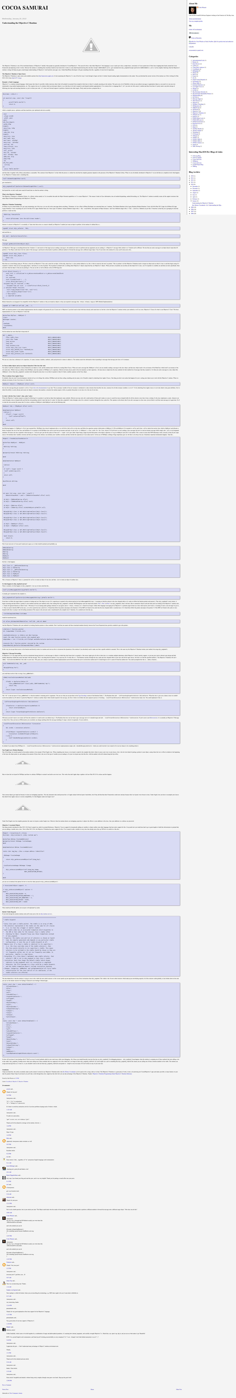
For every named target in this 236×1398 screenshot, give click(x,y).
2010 (192, 184)
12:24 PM (9, 1305)
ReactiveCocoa (196, 123)
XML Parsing (196, 146)
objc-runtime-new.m (46, 914)
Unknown (8, 1262)
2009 (192, 207)
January (194, 201)
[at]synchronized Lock (198, 60)
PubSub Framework (198, 122)
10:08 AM (9, 1212)
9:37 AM (8, 1296)
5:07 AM (8, 1277)
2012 (192, 180)
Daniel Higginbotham (12, 1175)
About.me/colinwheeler (195, 19)
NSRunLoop (196, 108)
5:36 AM (8, 1362)
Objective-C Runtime (23, 1081)
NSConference (196, 100)
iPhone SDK (196, 83)
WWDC (195, 137)
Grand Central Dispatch (199, 79)
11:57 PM (9, 1314)
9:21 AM (8, 1163)
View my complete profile (196, 21)
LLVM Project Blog (198, 164)
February (195, 199)
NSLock (195, 102)
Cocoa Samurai (25, 7)
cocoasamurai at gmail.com (196, 50)
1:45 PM (8, 1135)
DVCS (194, 74)
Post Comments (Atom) (16, 1393)
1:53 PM (17, 1078)
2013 (192, 178)
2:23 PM (8, 1268)
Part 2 (103, 603)
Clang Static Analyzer (198, 67)
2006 (192, 213)
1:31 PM (8, 1353)
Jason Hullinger (10, 1166)
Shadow (8, 1327)
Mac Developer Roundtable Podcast (202, 93)
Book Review (196, 64)
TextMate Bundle (197, 129)
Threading (195, 132)
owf (7, 1184)
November (195, 188)
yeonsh (8, 1089)
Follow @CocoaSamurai (195, 29)
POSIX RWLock (197, 120)
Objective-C (15, 1081)
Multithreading (196, 95)
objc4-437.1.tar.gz (16, 78)
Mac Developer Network (199, 92)
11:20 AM (9, 1110)
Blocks (194, 62)
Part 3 (108, 603)
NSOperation (196, 106)
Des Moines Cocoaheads (69, 1072)
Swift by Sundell (197, 157)
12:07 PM (9, 1236)
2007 (192, 211)
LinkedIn (191, 47)
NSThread (195, 109)
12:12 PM (9, 1203)
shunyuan (8, 1197)
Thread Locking (197, 130)
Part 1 (99, 603)
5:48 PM (8, 1340)
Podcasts (195, 116)
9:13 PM (8, 1181)
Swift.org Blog (197, 156)
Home (92, 1389)
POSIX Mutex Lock (198, 118)
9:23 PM (8, 1154)
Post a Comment (6, 1385)
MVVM (195, 97)
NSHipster (195, 161)
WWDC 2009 (196, 141)
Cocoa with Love (197, 159)
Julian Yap (9, 1281)
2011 (192, 182)
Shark (194, 127)
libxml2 (195, 88)
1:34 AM (8, 1287)
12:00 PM (9, 1380)
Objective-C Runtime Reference (123, 1074)
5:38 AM (8, 1194)
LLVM (194, 90)
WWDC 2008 (196, 139)
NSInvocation (153, 717)
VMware (195, 136)
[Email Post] (19, 1078)
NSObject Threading (198, 104)
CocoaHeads (9, 1081)
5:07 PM (8, 1144)
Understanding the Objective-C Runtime (19, 22)
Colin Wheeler (10, 1216)
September (195, 190)
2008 (192, 209)
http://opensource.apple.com (46, 76)
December (195, 186)
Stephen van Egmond (12, 1290)
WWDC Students (197, 143)
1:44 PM (8, 1126)
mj (7, 1157)
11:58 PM (9, 1324)
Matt (7, 1138)
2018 (192, 176)
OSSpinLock (196, 115)
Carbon (194, 65)
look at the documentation (40, 388)
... (0, 1397)
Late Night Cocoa (197, 86)
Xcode (194, 144)
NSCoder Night (197, 99)
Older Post (179, 1389)
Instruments (196, 81)
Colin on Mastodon (196, 38)
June (193, 195)
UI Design (195, 134)
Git (193, 78)
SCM (194, 125)
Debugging (195, 71)
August (194, 192)
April (194, 197)
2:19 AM (8, 1371)
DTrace (194, 72)
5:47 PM (8, 1095)
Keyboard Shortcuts (198, 85)
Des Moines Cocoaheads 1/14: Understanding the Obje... (207, 205)
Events (194, 76)
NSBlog (195, 166)
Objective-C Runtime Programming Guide (104, 1074)
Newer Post (5, 1389)
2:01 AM (8, 1172)
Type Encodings (82, 695)
